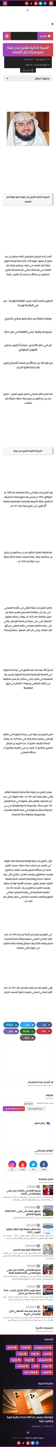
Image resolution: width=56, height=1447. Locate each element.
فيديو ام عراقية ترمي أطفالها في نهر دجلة (28, 331)
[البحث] (5, 3)
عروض (46, 1366)
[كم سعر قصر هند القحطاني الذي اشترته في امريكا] (48, 1310)
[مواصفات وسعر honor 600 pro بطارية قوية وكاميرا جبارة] (28, 1401)
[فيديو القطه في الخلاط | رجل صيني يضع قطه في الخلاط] (48, 1190)
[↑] (28, 1432)
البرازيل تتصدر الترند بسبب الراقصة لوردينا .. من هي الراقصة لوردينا (28, 303)
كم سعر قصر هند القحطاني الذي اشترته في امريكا (25, 1312)
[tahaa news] (28, 10)
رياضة (33, 1353)
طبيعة (28, 1360)
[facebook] (45, 3)
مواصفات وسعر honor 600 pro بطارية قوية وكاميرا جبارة (30, 1419)
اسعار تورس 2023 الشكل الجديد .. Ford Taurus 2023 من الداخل (22, 1291)
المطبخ (11, 1347)
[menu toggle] (51, 3)
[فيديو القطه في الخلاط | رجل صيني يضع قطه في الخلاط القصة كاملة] (48, 1269)
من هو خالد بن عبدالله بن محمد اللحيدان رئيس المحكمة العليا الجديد (28, 365)
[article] (28, 1054)
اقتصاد (24, 1347)
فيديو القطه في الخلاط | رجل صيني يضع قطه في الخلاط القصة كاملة (24, 1271)
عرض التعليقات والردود (13, 1108)
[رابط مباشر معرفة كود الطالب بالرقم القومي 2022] (48, 1228)
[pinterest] (27, 3)
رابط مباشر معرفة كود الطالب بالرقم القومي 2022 (23, 1230)
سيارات (21, 1353)
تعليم (46, 1353)
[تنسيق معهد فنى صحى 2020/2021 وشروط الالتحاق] (48, 1211)
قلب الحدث (47, 1426)
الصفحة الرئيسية (41, 64)
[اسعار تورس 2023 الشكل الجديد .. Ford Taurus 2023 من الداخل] (48, 1290)
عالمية (27, 64)
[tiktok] (31, 3)
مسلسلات (21, 1366)
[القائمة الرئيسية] (7, 36)
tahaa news (17, 1437)
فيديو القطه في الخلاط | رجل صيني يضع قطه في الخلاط (24, 1192)
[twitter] (40, 3)
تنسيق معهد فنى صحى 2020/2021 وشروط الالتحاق (23, 1212)
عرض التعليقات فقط (35, 1108)
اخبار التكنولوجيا (42, 1347)
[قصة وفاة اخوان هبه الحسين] (48, 1249)
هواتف (46, 1372)
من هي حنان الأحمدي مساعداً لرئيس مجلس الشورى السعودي (28, 347)
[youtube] (36, 3)
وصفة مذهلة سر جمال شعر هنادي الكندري (28, 318)
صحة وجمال (44, 1360)
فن (34, 1366)
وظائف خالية (30, 1372)
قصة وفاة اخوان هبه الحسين (27, 1249)
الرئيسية (43, 36)
